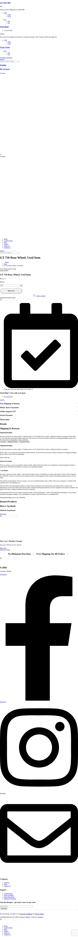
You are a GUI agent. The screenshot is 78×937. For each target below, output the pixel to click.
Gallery (6, 244)
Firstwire (40, 917)
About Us (7, 246)
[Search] (19, 61)
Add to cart (11, 291)
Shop (5, 242)
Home (6, 239)
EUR (9, 16)
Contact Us (7, 247)
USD (5, 13)
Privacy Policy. (39, 914)
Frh (9, 23)
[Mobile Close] (1, 923)
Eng (5, 19)
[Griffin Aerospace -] (6, 58)
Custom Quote (8, 241)
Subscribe (4, 908)
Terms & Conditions (26, 914)
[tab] (3, 442)
